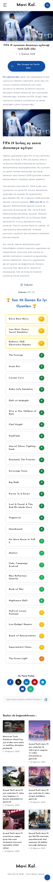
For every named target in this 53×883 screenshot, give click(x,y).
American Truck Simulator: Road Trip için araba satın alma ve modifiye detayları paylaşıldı (13, 742)
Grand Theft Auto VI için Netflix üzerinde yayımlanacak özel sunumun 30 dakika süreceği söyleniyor (39, 839)
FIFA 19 (30, 292)
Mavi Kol (25, 5)
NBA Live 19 (36, 202)
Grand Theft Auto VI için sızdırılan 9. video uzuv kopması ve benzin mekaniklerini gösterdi (13, 796)
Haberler (28, 285)
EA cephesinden (11, 77)
